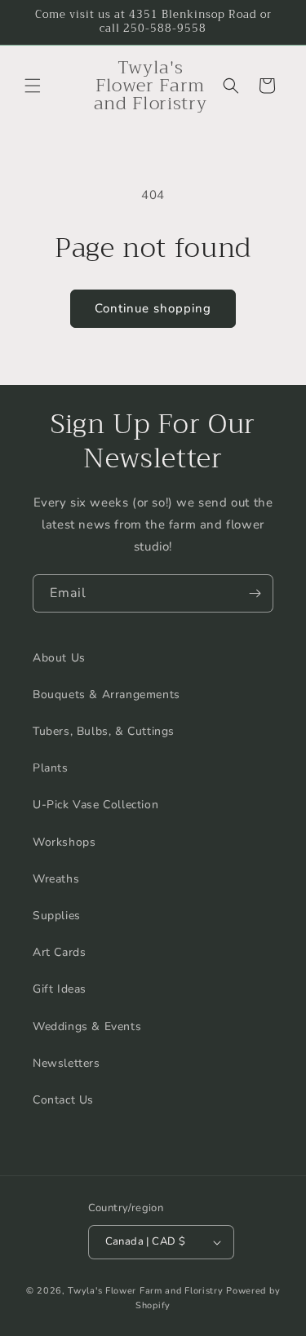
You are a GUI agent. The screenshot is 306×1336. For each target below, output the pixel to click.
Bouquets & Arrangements (106, 694)
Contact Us (63, 1100)
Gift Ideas (59, 989)
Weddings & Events (87, 1026)
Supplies (57, 915)
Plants (51, 768)
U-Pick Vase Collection (95, 804)
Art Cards (59, 952)
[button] (33, 86)
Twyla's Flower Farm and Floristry (147, 1291)
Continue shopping (153, 308)
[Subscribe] (255, 593)
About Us (59, 658)
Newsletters (66, 1063)
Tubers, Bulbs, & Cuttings (104, 731)
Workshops (64, 842)
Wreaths (56, 879)
